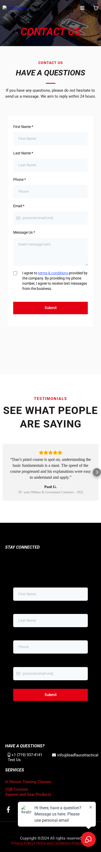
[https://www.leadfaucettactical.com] (14, 7)
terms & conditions (53, 273)
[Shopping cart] (95, 8)
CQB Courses (16, 789)
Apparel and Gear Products (28, 794)
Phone (19, 179)
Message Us (24, 232)
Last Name (23, 153)
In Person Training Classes (28, 781)
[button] (82, 8)
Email (18, 206)
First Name (23, 127)
